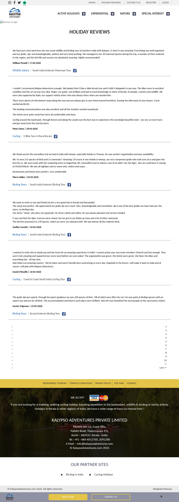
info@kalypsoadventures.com (95, 443)
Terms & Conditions (81, 383)
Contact (131, 383)
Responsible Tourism (54, 383)
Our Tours (68, 497)
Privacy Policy (103, 383)
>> (165, 364)
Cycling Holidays (103, 474)
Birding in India (74, 474)
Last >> (163, 368)
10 (165, 360)
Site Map (119, 383)
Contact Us (111, 497)
